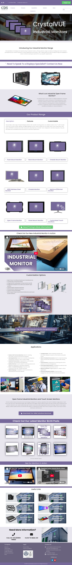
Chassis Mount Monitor (58, 160)
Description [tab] (10, 121)
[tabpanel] (36, 128)
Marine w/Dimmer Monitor (55, 190)
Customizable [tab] (53, 121)
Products (23, 8)
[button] (36, 64)
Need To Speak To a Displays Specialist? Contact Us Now (34, 63)
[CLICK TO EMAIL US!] (31, 534)
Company (12, 8)
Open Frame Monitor (14, 220)
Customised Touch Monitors (55, 221)
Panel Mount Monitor (35, 220)
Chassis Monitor (34, 189)
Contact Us (32, 11)
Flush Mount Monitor (14, 160)
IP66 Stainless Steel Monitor (13, 190)
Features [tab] (30, 121)
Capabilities (34, 8)
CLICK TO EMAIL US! (31, 538)
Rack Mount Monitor (35, 160)
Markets (45, 8)
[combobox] (67, 9)
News (54, 8)
